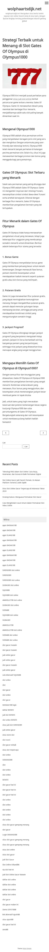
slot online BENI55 (9, 720)
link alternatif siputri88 (11, 914)
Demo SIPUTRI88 (9, 909)
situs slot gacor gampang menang (15, 825)
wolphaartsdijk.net (24, 8)
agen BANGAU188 (9, 525)
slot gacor (6, 690)
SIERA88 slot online (10, 635)
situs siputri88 (7, 919)
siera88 (5, 929)
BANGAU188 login (9, 705)
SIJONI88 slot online (10, 595)
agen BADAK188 (8, 530)
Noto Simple (27, 948)
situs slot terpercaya (10, 750)
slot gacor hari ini (9, 785)
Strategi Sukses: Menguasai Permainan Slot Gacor (21, 497)
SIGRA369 (6, 620)
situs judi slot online (22, 99)
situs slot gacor (8, 854)
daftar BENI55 (8, 710)
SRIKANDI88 (7, 760)
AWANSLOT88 (7, 625)
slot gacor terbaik (9, 745)
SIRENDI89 (6, 575)
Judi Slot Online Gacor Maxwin (14, 874)
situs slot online (8, 850)
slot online (6, 680)
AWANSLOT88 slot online (12, 600)
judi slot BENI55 (8, 715)
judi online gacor (8, 655)
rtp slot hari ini (8, 869)
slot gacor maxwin (9, 645)
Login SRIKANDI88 (9, 835)
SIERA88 (5, 610)
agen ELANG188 (8, 535)
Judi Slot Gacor (8, 859)
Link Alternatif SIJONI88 (11, 675)
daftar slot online (9, 879)
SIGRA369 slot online (10, 585)
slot (3, 685)
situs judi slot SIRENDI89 (12, 725)
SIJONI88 (6, 590)
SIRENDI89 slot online (11, 570)
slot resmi (6, 740)
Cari (3, 443)
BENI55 (5, 780)
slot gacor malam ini (10, 904)
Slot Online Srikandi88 (10, 864)
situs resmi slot (8, 735)
